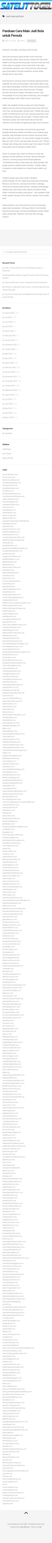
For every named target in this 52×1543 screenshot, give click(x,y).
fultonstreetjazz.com (10, 614)
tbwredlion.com (8, 1400)
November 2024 (11, 381)
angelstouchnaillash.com (12, 756)
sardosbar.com (8, 709)
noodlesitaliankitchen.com (12, 551)
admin (22, 41)
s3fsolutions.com (9, 657)
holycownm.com (9, 1105)
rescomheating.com (10, 1487)
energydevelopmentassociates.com (16, 652)
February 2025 (10, 367)
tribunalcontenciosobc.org (12, 911)
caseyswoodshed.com (11, 1149)
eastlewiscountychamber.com (14, 908)
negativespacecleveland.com (13, 1075)
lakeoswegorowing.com (11, 1463)
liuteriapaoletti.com (9, 1078)
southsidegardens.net (10, 1359)
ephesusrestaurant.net (10, 1370)
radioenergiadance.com (11, 589)
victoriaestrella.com (10, 1116)
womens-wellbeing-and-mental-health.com (18, 802)
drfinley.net (6, 1454)
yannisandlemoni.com (11, 723)
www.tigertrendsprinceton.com (14, 1242)
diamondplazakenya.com (12, 1397)
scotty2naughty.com (10, 979)
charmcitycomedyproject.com (14, 985)
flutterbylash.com (9, 1438)
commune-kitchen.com (11, 944)
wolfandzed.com (8, 1329)
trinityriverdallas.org (9, 821)
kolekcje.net (6, 813)
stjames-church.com (10, 977)
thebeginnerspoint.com (11, 884)
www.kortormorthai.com (11, 1266)
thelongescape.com (10, 1037)
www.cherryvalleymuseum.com (14, 625)
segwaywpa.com (9, 1187)
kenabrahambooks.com (11, 941)
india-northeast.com (10, 668)
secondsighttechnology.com (13, 769)
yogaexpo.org (7, 832)
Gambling (31, 41)
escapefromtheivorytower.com (14, 663)
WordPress (25, 1527)
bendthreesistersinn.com (11, 1086)
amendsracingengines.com (12, 1263)
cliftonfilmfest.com (9, 682)
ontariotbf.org (7, 543)
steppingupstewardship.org (12, 1315)
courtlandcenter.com (10, 1121)
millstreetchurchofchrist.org (13, 1427)
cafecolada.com (8, 878)
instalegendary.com (9, 545)
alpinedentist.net (8, 586)
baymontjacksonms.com (12, 1067)
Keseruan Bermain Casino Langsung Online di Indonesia (26, 282)
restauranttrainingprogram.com (14, 791)
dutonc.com (7, 1034)
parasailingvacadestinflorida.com (15, 1430)
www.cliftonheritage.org (11, 1302)
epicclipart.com (8, 570)
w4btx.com (6, 753)
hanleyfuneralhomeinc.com (12, 745)
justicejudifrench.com (10, 1001)
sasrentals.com (8, 767)
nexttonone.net (8, 1228)
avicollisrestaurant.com (11, 1127)
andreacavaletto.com (10, 838)
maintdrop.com (8, 575)
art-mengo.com (8, 1026)
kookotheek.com (8, 592)
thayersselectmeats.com (11, 1181)
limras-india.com (8, 477)
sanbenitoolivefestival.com (12, 873)
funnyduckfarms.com (10, 1443)
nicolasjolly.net (8, 952)
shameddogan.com (10, 1198)
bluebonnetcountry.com (11, 567)
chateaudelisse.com (10, 600)
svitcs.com (6, 1162)
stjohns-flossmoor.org (11, 1089)
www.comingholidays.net (12, 887)
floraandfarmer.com (10, 655)
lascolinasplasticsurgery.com (13, 1299)
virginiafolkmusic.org (10, 805)
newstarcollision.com (10, 764)
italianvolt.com (8, 712)
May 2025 (8, 354)
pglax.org (6, 1072)
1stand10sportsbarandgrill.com (14, 750)
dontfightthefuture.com (11, 674)
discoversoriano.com (10, 881)
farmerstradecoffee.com (11, 1206)
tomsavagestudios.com (11, 799)
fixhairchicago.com (9, 1151)
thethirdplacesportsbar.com (13, 1367)
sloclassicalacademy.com (12, 914)
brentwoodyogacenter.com (12, 1310)
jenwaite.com (7, 1446)
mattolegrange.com (10, 1040)
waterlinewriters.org (9, 1195)
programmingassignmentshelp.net (15, 521)
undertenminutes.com (10, 505)
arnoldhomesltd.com (10, 676)
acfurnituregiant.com (10, 502)
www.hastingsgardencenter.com (14, 1353)
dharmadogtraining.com (11, 1479)
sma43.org (6, 1304)
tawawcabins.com (9, 704)
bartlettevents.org (9, 616)
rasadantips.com (9, 510)
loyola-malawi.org (9, 851)
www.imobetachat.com (11, 1214)
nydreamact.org (8, 554)
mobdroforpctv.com (10, 867)
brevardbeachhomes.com (12, 660)
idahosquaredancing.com (12, 701)
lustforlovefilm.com (9, 949)
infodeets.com (8, 491)
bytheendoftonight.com (11, 859)
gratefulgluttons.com (10, 865)
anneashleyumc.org (10, 1271)
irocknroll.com (8, 696)
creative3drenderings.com (12, 1203)
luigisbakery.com (8, 1323)
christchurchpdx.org (10, 938)
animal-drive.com (9, 1173)
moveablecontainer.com (11, 619)
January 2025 (10, 372)
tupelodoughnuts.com (10, 739)
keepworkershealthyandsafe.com (15, 548)
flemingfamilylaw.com (10, 1457)
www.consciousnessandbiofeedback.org (18, 1348)
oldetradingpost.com (10, 630)
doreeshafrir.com (9, 982)
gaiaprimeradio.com (10, 1029)
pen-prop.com (7, 1239)
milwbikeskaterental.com (11, 1064)
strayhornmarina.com (10, 922)
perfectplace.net (8, 824)
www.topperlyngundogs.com (13, 1247)
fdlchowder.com (8, 1291)
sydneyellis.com (8, 786)
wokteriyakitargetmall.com (12, 780)
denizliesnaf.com (8, 1154)
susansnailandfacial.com (12, 1236)
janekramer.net (8, 1020)
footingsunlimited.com (11, 1280)
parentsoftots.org (9, 1200)
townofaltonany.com (10, 1069)
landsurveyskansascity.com (13, 1274)
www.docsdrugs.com (10, 1285)
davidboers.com (8, 1211)
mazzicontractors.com (11, 1364)
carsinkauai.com (8, 1424)
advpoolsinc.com (9, 1138)
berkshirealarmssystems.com (14, 715)
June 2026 (8, 322)
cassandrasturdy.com (10, 870)
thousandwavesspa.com (12, 1119)
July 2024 (8, 399)
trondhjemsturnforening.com (13, 1394)
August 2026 (9, 313)
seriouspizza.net (8, 1165)
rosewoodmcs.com (10, 1340)
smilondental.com (9, 761)
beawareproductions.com (12, 988)
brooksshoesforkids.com (12, 1179)
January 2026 (10, 340)
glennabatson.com (9, 919)
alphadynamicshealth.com (12, 1435)
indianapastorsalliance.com (13, 1143)
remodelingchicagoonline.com (14, 1307)
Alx (40, 1527)
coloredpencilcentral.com (12, 679)
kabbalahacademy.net (10, 758)
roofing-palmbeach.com (11, 671)
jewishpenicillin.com (10, 797)
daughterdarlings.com (10, 488)
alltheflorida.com (8, 1419)
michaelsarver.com (9, 772)
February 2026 (10, 336)
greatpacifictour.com (10, 1113)
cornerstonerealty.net (10, 1345)
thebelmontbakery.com (11, 532)
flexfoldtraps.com (9, 1261)
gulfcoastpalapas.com (11, 1190)
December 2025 (11, 345)
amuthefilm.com (8, 947)
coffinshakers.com (9, 996)
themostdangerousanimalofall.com (16, 900)
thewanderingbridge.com (11, 1004)
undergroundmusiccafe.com (13, 1498)
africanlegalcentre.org (10, 958)
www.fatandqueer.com (11, 1269)
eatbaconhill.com (9, 518)
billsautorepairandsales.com (13, 1402)
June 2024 (8, 404)
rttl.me (4, 1484)
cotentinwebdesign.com (11, 627)
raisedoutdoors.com (10, 687)
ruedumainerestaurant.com (12, 966)
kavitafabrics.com (9, 1100)
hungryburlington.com (10, 1012)
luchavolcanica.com (10, 1102)
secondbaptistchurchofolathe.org (15, 1471)
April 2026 (8, 326)
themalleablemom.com (11, 1007)
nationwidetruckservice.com (13, 1108)
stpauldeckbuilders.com (11, 1277)
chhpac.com (7, 1476)
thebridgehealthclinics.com (12, 1192)
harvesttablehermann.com (12, 646)
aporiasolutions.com (10, 1184)
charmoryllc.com (9, 892)
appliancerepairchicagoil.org (13, 540)
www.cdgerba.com (9, 1386)
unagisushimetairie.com (11, 556)
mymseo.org (7, 1473)
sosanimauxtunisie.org (11, 581)
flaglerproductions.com (11, 925)
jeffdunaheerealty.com (10, 1252)
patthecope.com (8, 1160)
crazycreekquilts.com (10, 933)
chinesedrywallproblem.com (13, 1083)
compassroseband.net (11, 1168)
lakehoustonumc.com (10, 1222)
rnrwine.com (7, 1460)
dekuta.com (6, 1332)
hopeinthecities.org (9, 862)
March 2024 (9, 417)
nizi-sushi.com (8, 1023)
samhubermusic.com (10, 1501)
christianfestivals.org (10, 1045)
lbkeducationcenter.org (11, 818)
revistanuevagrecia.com (11, 974)
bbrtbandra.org (8, 565)
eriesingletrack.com (9, 731)
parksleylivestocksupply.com (13, 840)
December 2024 (11, 377)
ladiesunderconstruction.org (13, 633)
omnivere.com (8, 507)
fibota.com (6, 1383)
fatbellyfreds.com (9, 1375)
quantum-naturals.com (11, 1405)
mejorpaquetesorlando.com (13, 747)
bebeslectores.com (9, 636)
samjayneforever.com (10, 1413)
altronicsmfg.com (9, 515)
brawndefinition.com (10, 928)
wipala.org (6, 848)
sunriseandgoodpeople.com (13, 1080)
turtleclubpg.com (8, 1110)
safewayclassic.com (10, 534)
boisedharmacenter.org (11, 843)
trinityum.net (7, 1362)
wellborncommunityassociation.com (16, 603)
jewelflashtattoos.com (11, 559)
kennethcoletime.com (10, 1009)
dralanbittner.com (9, 720)
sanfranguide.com (9, 889)
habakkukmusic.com (10, 1225)
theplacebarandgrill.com (11, 1132)
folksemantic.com (9, 707)
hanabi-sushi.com (9, 1326)
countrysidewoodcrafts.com (13, 537)
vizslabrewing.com (9, 717)
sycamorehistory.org (10, 1342)
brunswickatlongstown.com (13, 1015)
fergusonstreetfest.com (11, 1411)
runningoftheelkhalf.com (11, 1250)
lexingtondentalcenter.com (12, 783)
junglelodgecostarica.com (12, 1042)
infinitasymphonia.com (11, 955)
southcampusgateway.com (13, 597)
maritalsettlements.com (11, 1061)
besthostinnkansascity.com (13, 1493)
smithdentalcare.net (9, 1495)
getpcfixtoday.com (9, 562)
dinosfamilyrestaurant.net (12, 641)
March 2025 (9, 363)
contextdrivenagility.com (11, 990)
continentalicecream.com (12, 930)
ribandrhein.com (8, 810)
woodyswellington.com (11, 1373)
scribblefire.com (8, 829)
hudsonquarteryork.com (11, 1381)
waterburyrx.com (8, 1135)
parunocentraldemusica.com (13, 1389)
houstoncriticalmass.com (12, 898)
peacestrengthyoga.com (11, 1255)
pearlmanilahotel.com (10, 573)
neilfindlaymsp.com (9, 1124)
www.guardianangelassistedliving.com (17, 1392)
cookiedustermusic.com (11, 1094)
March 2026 (9, 331)
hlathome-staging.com (11, 777)
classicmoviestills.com (11, 876)
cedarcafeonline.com (10, 499)
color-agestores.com (10, 846)
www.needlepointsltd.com (12, 1293)
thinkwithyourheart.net (10, 690)
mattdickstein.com (9, 1217)
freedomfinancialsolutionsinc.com (15, 1258)
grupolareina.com (9, 622)
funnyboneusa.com (10, 1091)
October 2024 (10, 386)
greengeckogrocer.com (11, 775)
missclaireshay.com (10, 474)
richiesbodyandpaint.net (11, 483)
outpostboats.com (9, 857)
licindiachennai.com (10, 485)
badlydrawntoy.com (10, 1220)
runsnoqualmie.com (10, 1282)
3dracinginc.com (8, 895)
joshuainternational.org (11, 1233)
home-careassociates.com (12, 835)
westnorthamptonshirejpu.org (13, 608)
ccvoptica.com (8, 1318)
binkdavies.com (8, 936)
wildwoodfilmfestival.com (12, 605)
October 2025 (10, 349)
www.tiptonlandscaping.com (13, 1312)
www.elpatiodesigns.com (12, 1378)
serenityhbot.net (8, 1231)
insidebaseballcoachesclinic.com (15, 1422)
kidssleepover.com (9, 524)
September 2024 (11, 390)
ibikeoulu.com (7, 993)
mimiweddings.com (10, 1490)
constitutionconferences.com (13, 1157)
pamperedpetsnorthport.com (13, 734)
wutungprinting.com (10, 1059)
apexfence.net (7, 1504)
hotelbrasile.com (8, 611)
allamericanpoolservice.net (12, 794)
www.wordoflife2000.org (11, 698)
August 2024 (9, 395)
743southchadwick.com (11, 666)
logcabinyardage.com (10, 1209)
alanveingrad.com (9, 1053)
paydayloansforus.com (11, 529)
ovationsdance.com (10, 807)
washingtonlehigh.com (11, 1321)
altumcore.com (8, 1171)
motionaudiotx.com (10, 1482)
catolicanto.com (8, 816)
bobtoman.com (8, 578)
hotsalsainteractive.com (11, 494)
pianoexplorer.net (8, 1356)
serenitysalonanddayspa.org (13, 496)
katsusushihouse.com (11, 960)
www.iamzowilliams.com (12, 1351)
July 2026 (8, 317)
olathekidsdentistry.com (11, 742)
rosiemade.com (8, 736)
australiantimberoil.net (10, 638)
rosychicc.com (8, 854)
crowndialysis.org (9, 788)
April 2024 (8, 413)
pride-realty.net (7, 1433)
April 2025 (8, 358)
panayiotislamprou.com (11, 595)
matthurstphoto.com (10, 1416)
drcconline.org (8, 1130)
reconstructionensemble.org (13, 1097)
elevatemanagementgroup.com (14, 1449)
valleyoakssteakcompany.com (14, 1146)
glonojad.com (7, 971)
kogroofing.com (8, 584)
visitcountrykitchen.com (11, 1048)
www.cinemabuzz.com (11, 1334)
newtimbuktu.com (9, 513)
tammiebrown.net (9, 1031)
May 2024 (8, 408)
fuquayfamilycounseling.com (13, 1465)
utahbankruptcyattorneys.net (13, 693)
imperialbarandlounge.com (12, 685)
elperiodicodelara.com (11, 480)
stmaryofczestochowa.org (12, 999)
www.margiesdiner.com (11, 1288)
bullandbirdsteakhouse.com (13, 1296)
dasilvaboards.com (9, 917)
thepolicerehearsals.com (11, 903)
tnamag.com (7, 1176)
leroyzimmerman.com (10, 1452)
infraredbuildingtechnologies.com (15, 644)
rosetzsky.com (8, 969)
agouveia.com (7, 1468)
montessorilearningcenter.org (13, 1408)
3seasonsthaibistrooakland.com (15, 827)
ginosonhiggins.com (10, 1056)
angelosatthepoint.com (11, 1140)
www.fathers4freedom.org (12, 1244)
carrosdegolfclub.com (11, 649)
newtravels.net (7, 526)
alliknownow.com (9, 906)
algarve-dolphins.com (10, 1050)
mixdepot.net (7, 1337)
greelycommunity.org (10, 963)
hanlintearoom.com (10, 1441)
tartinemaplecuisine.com (11, 1018)
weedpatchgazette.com (11, 726)
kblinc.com (6, 728)
